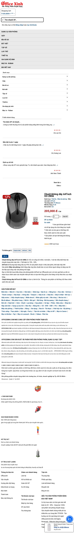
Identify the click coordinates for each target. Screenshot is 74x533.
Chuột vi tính (17, 250)
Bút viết (4, 44)
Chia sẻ (59, 186)
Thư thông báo (26, 511)
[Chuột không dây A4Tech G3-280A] (22, 211)
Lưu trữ (4, 51)
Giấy (3, 36)
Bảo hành (4, 491)
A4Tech (52, 201)
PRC (30, 250)
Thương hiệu (45, 476)
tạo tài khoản (32, 25)
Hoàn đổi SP (25, 483)
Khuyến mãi (45, 487)
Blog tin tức (45, 491)
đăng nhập (19, 25)
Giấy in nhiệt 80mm (61, 527)
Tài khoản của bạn (27, 499)
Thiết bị (4, 55)
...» (53, 125)
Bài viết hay (6, 67)
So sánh (47, 222)
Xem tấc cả (58, 182)
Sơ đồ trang (25, 487)
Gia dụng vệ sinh (8, 59)
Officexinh (4, 476)
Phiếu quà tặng (46, 479)
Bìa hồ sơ (5, 40)
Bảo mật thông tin (7, 498)
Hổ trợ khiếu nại (26, 479)
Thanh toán (4, 494)
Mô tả (5, 256)
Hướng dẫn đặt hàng (8, 483)
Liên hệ (23, 476)
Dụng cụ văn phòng (9, 32)
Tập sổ (4, 47)
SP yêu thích (25, 507)
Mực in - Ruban (7, 63)
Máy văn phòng (62, 199)
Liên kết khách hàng (48, 483)
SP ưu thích (48, 220)
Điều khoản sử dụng (7, 487)
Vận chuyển (5, 479)
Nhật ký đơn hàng (27, 503)
